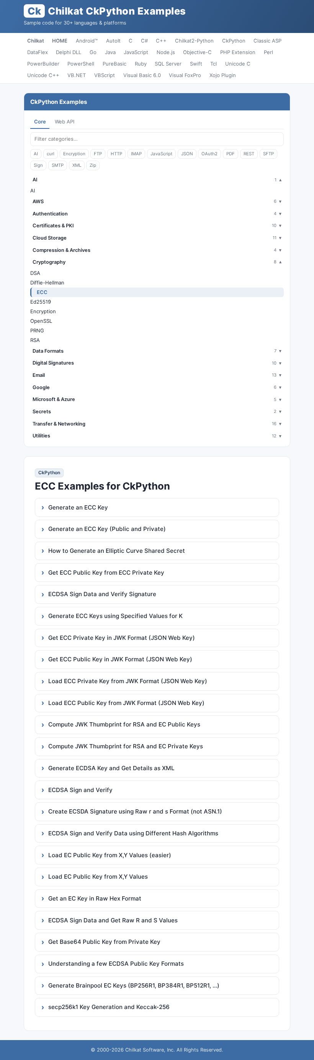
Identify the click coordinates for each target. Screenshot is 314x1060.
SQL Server (168, 64)
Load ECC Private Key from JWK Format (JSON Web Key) (127, 681)
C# (144, 41)
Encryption (74, 153)
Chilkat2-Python (194, 41)
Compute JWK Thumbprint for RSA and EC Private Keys (125, 746)
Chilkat (35, 41)
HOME (59, 41)
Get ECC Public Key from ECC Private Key (106, 572)
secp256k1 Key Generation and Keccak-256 (109, 1007)
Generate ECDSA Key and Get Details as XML (111, 768)
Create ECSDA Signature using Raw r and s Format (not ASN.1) (135, 811)
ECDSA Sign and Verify (80, 790)
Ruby (141, 64)
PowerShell (80, 64)
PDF (230, 153)
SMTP (58, 165)
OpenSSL (41, 321)
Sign (38, 165)
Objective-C (197, 52)
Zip (93, 165)
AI (36, 153)
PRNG (37, 330)
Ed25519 (40, 302)
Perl (268, 52)
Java (110, 52)
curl (50, 153)
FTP (98, 153)
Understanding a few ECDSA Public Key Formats (116, 963)
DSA (35, 273)
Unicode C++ (43, 75)
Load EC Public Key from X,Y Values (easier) (109, 855)
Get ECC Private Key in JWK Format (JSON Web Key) (121, 637)
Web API (64, 121)
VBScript (104, 75)
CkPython (233, 41)
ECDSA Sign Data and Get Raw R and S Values (113, 920)
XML (76, 165)
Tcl (213, 64)
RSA (35, 340)
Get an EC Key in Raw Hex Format (94, 898)
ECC (42, 292)
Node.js (166, 52)
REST (249, 153)
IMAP (136, 153)
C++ (161, 41)
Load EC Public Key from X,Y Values (98, 876)
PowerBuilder (43, 64)
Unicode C (237, 64)
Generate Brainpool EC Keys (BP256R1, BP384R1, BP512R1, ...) (133, 985)
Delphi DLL (68, 52)
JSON (187, 153)
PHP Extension (237, 52)
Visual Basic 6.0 (142, 75)
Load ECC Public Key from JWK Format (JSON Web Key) (126, 703)
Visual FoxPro (185, 75)
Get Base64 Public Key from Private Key (104, 941)
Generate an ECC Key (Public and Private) (107, 528)
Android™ (87, 41)
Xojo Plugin (222, 75)
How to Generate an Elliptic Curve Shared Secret (116, 550)
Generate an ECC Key (78, 507)
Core (40, 121)
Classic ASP (267, 41)
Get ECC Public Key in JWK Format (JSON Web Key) (120, 659)
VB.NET (76, 75)
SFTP (268, 153)
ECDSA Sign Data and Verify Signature (102, 594)
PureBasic (114, 64)
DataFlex (37, 52)
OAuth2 (209, 153)
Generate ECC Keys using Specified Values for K (115, 616)
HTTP (116, 153)
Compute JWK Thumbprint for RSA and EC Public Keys (124, 724)
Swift (196, 64)
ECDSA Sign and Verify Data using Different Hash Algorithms (133, 833)
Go (93, 52)
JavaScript (136, 52)
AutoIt (113, 41)
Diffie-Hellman (47, 282)
